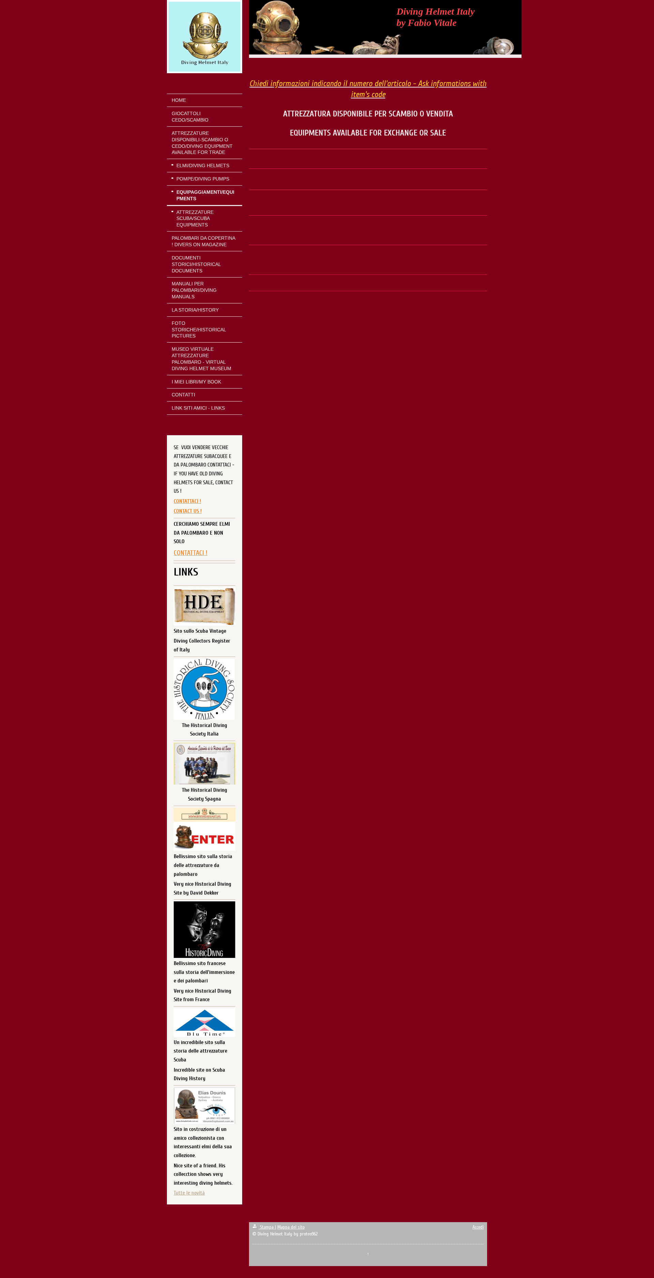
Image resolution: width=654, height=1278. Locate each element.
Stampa (267, 1227)
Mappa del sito (291, 1227)
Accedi (478, 1227)
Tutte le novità (189, 1192)
